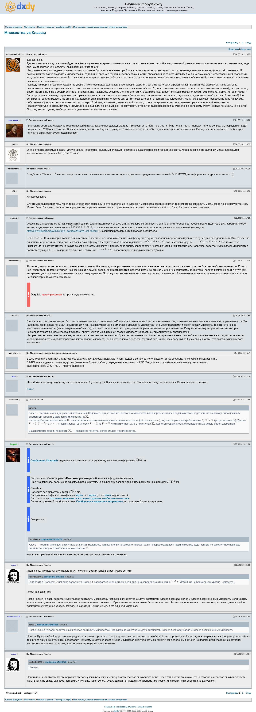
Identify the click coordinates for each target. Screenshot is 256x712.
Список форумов (13, 700)
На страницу (232, 43)
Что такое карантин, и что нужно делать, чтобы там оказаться (89, 498)
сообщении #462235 (54, 577)
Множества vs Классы (25, 32)
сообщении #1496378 (56, 662)
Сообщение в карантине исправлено (99, 501)
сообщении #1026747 (51, 539)
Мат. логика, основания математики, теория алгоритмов (100, 700)
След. (248, 43)
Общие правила (145, 707)
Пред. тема (233, 49)
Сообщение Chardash (44, 460)
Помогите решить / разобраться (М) (54, 700)
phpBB (116, 711)
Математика (29, 700)
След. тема (245, 49)
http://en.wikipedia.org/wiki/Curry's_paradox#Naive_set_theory (62, 231)
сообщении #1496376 (47, 625)
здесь (92, 495)
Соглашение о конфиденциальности (120, 707)
